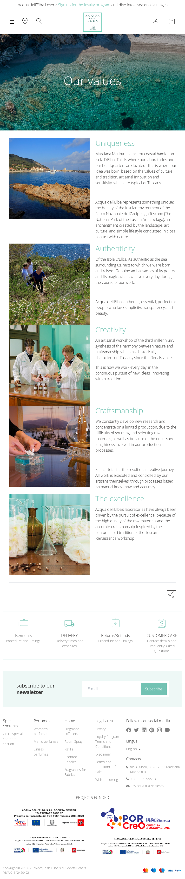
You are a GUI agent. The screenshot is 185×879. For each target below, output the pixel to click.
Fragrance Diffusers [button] (72, 731)
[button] (171, 595)
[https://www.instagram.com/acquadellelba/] (159, 730)
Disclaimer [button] (103, 754)
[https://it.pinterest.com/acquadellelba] (151, 730)
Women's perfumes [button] (41, 731)
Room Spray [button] (73, 741)
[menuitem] (46, 731)
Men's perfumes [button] (46, 741)
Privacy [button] (100, 729)
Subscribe (153, 689)
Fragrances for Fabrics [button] (75, 772)
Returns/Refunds (115, 635)
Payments (23, 635)
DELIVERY (69, 635)
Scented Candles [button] (71, 759)
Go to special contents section (13, 738)
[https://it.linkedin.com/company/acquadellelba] (144, 730)
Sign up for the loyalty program (84, 4)
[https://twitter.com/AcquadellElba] (136, 730)
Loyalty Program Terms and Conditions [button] (107, 741)
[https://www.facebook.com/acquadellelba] (128, 730)
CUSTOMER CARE (161, 635)
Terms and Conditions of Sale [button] (105, 767)
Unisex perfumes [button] (41, 751)
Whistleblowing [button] (106, 779)
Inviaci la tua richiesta (148, 786)
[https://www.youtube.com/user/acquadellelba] (167, 730)
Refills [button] (69, 749)
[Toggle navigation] (12, 22)
